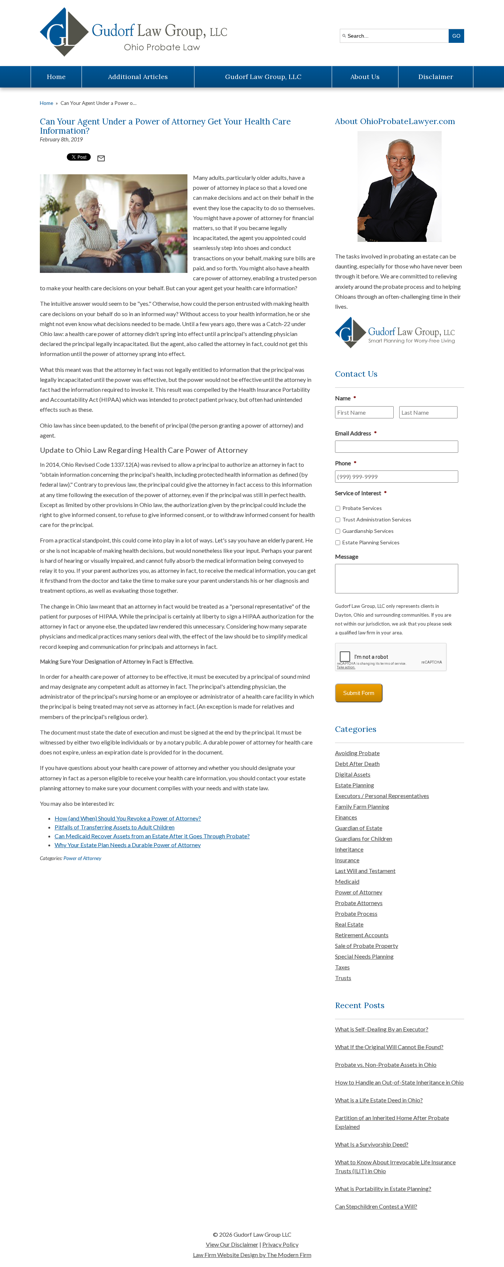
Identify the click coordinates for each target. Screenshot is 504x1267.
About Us (365, 76)
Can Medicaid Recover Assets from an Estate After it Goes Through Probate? (152, 835)
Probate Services (362, 508)
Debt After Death (357, 763)
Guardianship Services (368, 531)
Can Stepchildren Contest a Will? (376, 1206)
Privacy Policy (280, 1244)
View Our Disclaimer (232, 1244)
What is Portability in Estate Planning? (383, 1188)
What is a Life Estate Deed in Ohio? (379, 1099)
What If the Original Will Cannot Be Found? (389, 1046)
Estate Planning (354, 784)
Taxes (342, 966)
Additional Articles (138, 76)
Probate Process (356, 913)
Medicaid (347, 881)
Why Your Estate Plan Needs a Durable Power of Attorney (128, 844)
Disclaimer (435, 76)
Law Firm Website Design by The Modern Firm (252, 1254)
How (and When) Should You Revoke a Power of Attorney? (128, 818)
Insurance (347, 859)
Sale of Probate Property (366, 945)
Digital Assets (352, 774)
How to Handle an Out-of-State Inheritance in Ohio (399, 1082)
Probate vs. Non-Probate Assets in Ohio (385, 1064)
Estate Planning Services (371, 542)
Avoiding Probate (357, 752)
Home (56, 76)
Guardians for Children (363, 838)
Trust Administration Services (376, 519)
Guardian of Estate (358, 827)
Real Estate (349, 924)
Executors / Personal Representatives (382, 795)
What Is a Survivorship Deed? (371, 1144)
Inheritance (349, 849)
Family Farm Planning (362, 806)
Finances (346, 817)
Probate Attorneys (359, 902)
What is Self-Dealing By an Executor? (381, 1029)
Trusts (343, 977)
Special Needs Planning (364, 956)
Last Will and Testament (365, 870)
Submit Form (358, 693)
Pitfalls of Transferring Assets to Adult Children (115, 827)
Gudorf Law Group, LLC (263, 76)
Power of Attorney (82, 858)
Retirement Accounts (362, 934)
